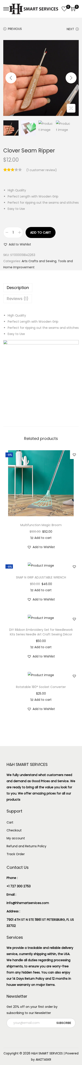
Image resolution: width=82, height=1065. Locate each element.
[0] (64, 8)
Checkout (14, 830)
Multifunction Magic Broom (41, 525)
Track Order (16, 854)
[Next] (71, 77)
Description (18, 287)
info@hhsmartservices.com (28, 903)
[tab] (41, 287)
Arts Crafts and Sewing (39, 261)
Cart (10, 822)
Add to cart (40, 232)
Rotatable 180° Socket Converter (41, 687)
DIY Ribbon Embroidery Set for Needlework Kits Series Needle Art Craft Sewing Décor (41, 632)
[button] (17, 244)
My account (16, 838)
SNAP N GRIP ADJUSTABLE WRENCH (41, 577)
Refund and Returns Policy (26, 846)
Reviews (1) (17, 298)
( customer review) (41, 170)
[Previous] (10, 77)
